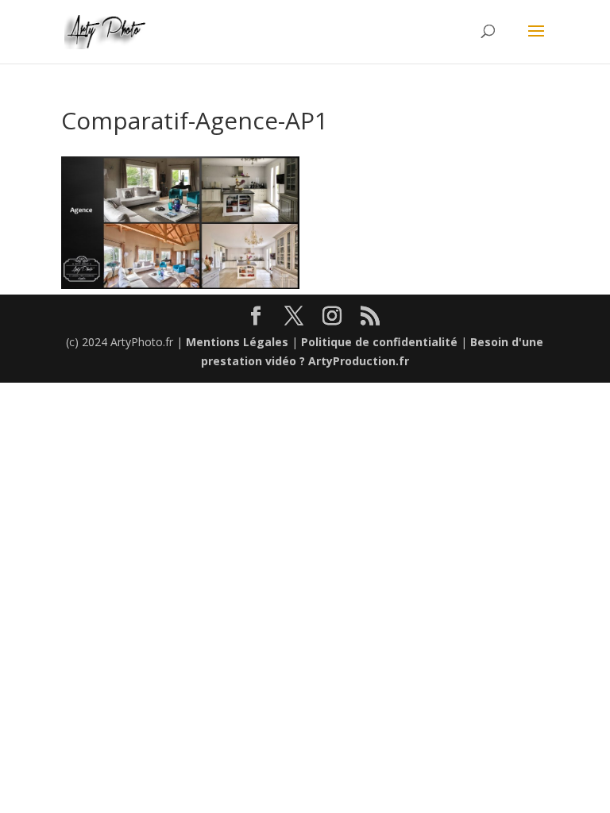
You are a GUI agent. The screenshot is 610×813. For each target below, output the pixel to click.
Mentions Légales (237, 341)
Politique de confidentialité (379, 341)
